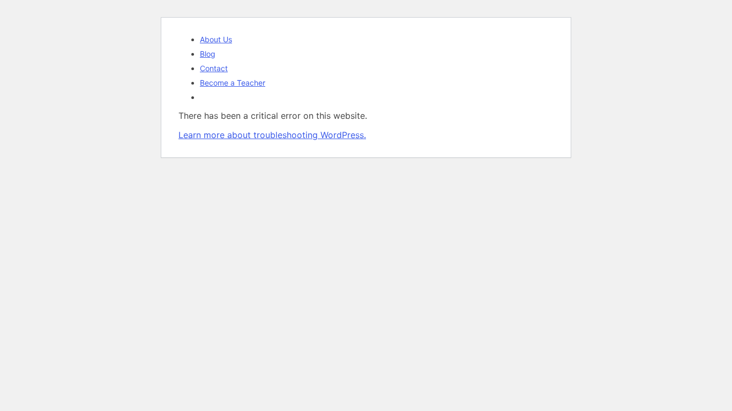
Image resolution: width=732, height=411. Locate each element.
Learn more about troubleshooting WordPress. (272, 135)
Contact (214, 68)
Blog (207, 53)
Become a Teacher (232, 82)
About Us (216, 39)
